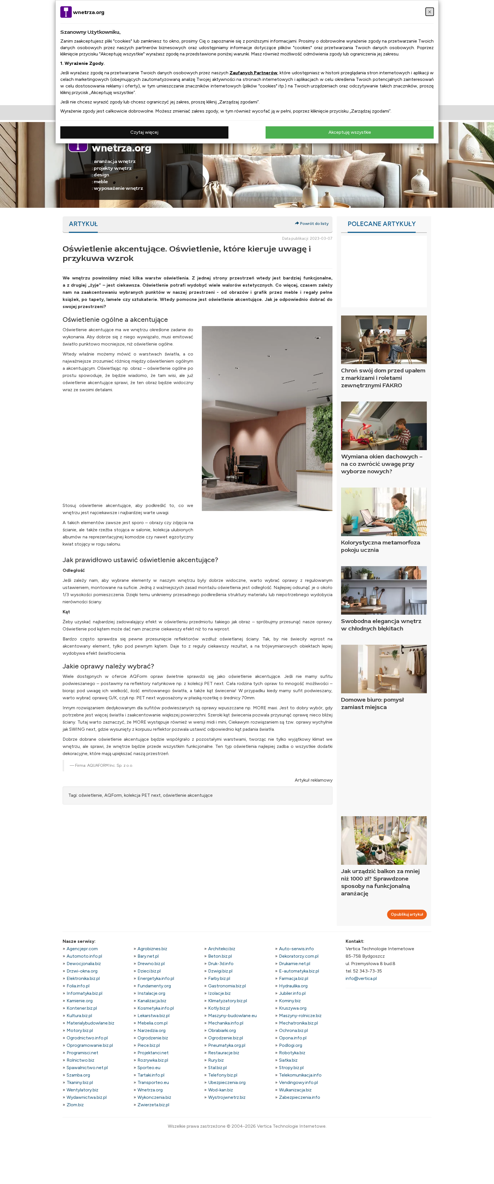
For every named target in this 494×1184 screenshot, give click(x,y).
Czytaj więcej (144, 132)
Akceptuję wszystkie (349, 132)
